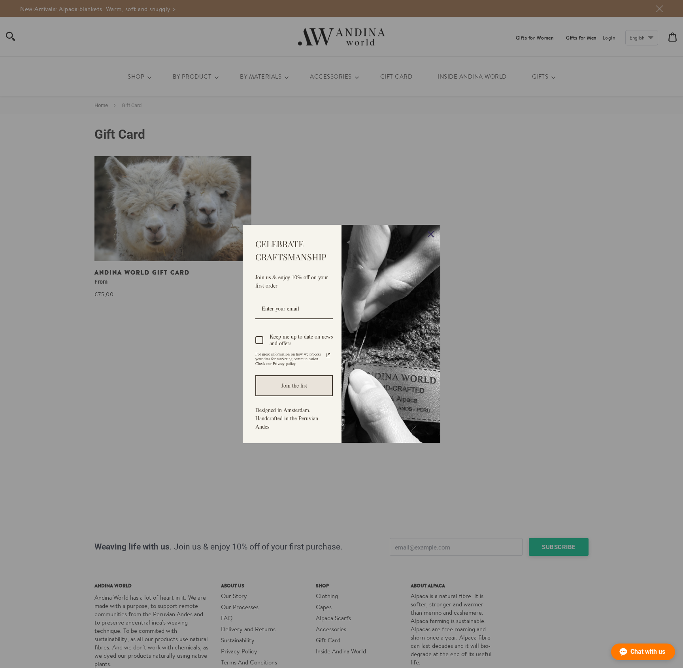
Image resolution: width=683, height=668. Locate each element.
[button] (643, 652)
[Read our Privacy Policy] (328, 355)
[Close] (430, 234)
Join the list (294, 385)
